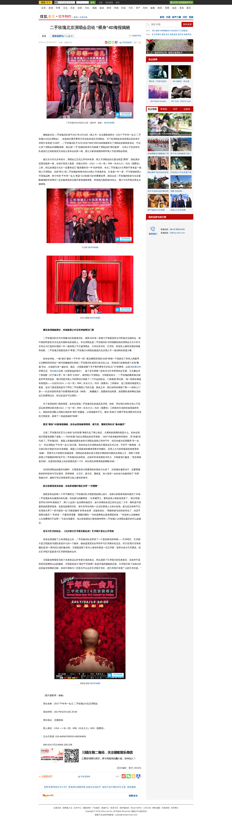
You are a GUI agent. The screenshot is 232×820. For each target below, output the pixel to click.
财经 (109, 8)
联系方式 (114, 808)
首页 (43, 8)
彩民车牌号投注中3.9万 (55, 787)
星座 (188, 8)
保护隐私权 (124, 808)
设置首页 (57, 808)
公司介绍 (147, 808)
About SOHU (136, 808)
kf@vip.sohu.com (177, 233)
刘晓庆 (55, 371)
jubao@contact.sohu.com (126, 815)
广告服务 (96, 808)
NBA (87, 8)
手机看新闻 (127, 42)
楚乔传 (180, 34)
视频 (94, 8)
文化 (65, 8)
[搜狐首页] (46, 2)
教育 (160, 8)
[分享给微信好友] (129, 776)
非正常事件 (156, 34)
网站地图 (156, 808)
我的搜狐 (109, 2)
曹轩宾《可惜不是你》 (158, 81)
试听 (185, 17)
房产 (138, 8)
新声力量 (176, 17)
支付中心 (77, 808)
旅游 (174, 8)
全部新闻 (165, 808)
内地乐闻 (83, 17)
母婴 (167, 8)
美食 (181, 8)
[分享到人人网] (116, 42)
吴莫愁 (79, 473)
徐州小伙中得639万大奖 (114, 787)
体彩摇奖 (131, 787)
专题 (168, 17)
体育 (80, 8)
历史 (72, 8)
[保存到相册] (109, 123)
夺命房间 (174, 31)
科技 (123, 8)
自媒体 (187, 109)
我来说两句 (62, 36)
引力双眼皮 (183, 31)
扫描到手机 (136, 36)
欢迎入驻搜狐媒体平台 (182, 2)
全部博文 (174, 808)
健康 (152, 8)
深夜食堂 (173, 34)
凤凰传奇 (136, 367)
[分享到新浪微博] (106, 42)
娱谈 (102, 8)
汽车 (131, 8)
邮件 (118, 2)
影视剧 (164, 109)
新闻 (51, 8)
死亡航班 (156, 31)
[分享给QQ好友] (113, 42)
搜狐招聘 (87, 808)
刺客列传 (187, 34)
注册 (100, 2)
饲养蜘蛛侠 (165, 31)
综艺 (175, 109)
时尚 (145, 8)
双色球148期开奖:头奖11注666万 (84, 787)
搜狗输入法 (67, 808)
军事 (58, 8)
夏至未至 (165, 34)
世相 (116, 8)
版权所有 (143, 811)
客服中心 (105, 808)
